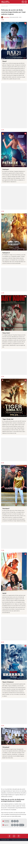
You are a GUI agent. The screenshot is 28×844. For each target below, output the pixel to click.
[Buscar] (23, 2)
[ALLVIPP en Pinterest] (18, 836)
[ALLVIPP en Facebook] (9, 836)
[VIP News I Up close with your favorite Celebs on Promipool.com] (11, 2)
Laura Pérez (6, 17)
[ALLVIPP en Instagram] (14, 836)
